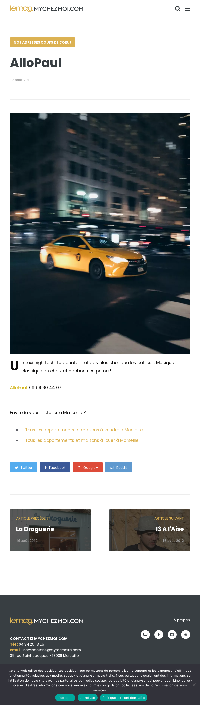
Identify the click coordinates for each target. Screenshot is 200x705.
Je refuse (87, 698)
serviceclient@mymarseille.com (52, 649)
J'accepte (65, 698)
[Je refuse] (193, 684)
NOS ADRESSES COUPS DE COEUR (42, 42)
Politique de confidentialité (123, 698)
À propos (182, 620)
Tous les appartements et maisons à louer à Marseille (82, 440)
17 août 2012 (20, 80)
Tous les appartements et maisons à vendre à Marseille (84, 430)
